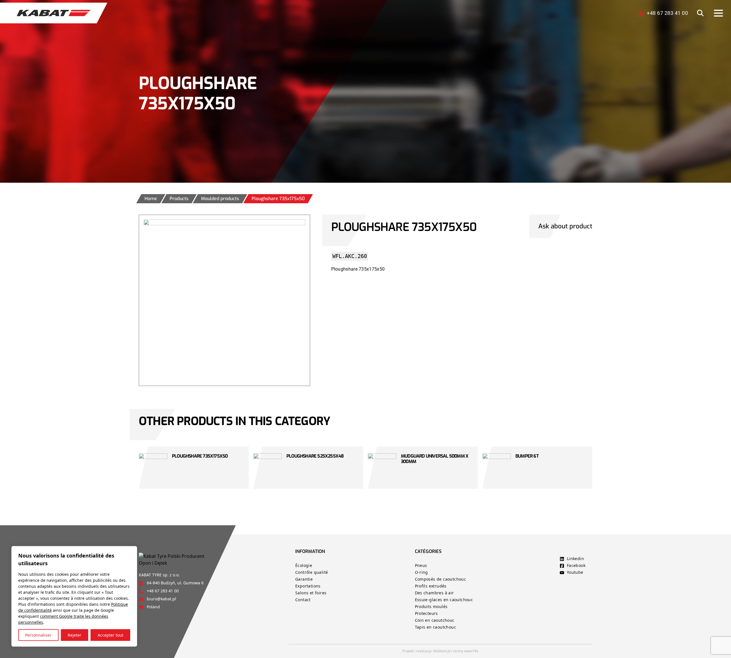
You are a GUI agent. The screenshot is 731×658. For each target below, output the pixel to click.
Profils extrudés (431, 586)
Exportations (308, 586)
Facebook (576, 565)
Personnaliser (38, 635)
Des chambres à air (434, 592)
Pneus (421, 565)
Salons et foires (310, 592)
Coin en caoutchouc (435, 620)
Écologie (303, 565)
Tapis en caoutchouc (435, 627)
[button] (700, 13)
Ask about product (565, 226)
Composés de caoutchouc (440, 579)
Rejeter (74, 635)
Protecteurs (426, 613)
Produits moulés (431, 606)
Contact (303, 599)
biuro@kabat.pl (161, 598)
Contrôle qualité (311, 572)
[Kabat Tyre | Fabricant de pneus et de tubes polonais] (53, 13)
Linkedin (575, 558)
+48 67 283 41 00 (163, 590)
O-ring (421, 572)
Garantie (304, 579)
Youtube (575, 572)
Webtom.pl (441, 651)
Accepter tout (110, 635)
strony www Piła (465, 651)
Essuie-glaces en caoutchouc (444, 599)
